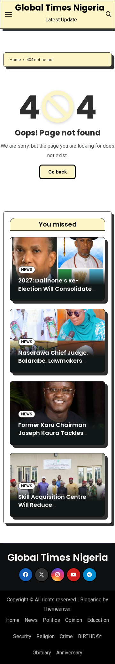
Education (98, 620)
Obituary (42, 653)
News (26, 269)
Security (22, 636)
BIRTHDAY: (90, 636)
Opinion (73, 620)
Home (12, 620)
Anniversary (69, 653)
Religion (45, 636)
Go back (57, 172)
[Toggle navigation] (9, 14)
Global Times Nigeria (59, 7)
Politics (51, 620)
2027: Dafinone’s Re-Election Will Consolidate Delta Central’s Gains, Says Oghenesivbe (55, 292)
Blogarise (91, 600)
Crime (66, 636)
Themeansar (57, 609)
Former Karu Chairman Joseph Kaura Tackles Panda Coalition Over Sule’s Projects (52, 437)
